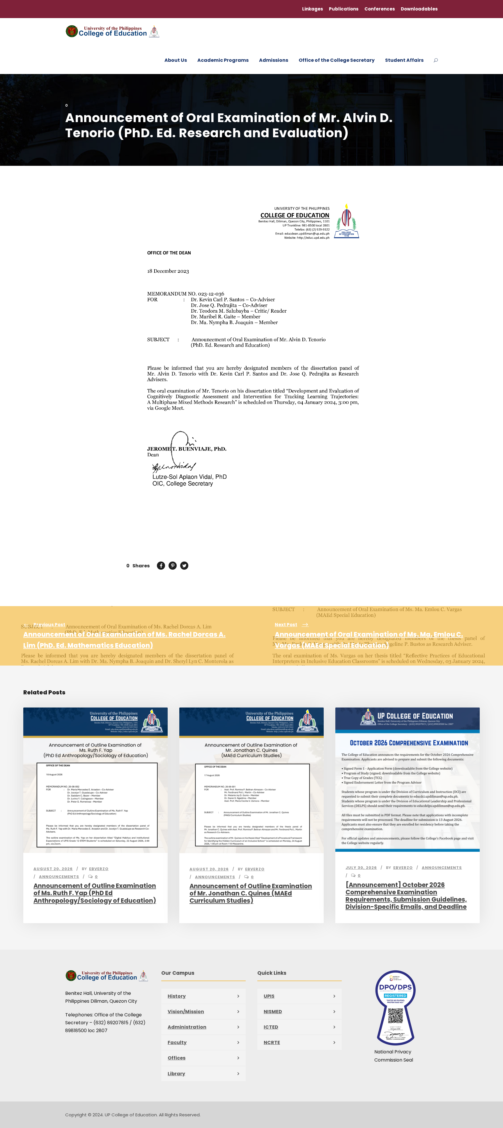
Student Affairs (404, 60)
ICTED (271, 1027)
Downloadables (419, 9)
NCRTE (272, 1042)
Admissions (273, 60)
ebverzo (99, 869)
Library (176, 1073)
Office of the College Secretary (337, 60)
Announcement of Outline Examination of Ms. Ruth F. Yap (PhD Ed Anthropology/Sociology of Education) (94, 892)
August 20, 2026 (53, 869)
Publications (344, 9)
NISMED (273, 1011)
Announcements (59, 876)
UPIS (269, 996)
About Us (175, 60)
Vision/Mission (186, 1011)
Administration (187, 1027)
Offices (176, 1058)
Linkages (312, 9)
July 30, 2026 (361, 867)
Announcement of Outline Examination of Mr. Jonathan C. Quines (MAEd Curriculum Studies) (250, 893)
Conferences (379, 9)
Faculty (177, 1042)
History (177, 996)
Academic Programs (223, 60)
